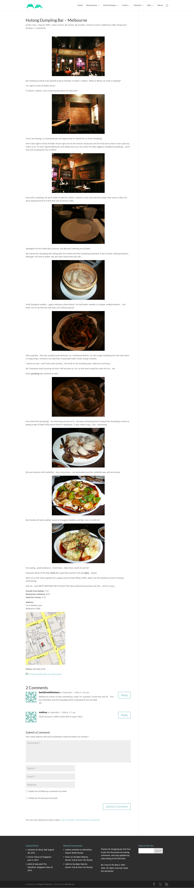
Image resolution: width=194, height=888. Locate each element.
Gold (67, 864)
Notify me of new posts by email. (43, 798)
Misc (149, 5)
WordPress (70, 884)
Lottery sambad (72, 849)
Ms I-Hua (32, 25)
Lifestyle (137, 5)
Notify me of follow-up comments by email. (48, 791)
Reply (124, 695)
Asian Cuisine (58, 25)
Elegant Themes (44, 884)
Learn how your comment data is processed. (80, 820)
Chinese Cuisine (93, 25)
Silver (67, 857)
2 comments (40, 28)
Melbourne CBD (109, 25)
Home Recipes (109, 5)
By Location (80, 25)
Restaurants (91, 5)
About (160, 5)
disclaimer (109, 871)
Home (80, 5)
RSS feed (121, 858)
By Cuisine (69, 25)
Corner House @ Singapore (39, 857)
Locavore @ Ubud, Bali (37, 849)
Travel (124, 5)
